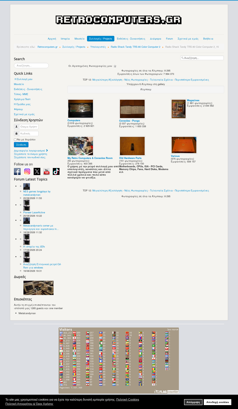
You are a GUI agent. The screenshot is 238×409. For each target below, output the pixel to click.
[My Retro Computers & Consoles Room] (80, 155)
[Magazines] (179, 118)
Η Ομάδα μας (22, 104)
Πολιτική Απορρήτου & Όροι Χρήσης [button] (29, 403)
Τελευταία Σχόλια (161, 79)
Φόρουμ (18, 109)
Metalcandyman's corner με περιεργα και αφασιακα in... (41, 227)
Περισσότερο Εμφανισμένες (192, 79)
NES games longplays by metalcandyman (37, 193)
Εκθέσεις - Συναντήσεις (131, 38)
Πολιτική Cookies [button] (127, 399)
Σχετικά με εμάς (188, 38)
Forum (169, 38)
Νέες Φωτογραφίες (136, 79)
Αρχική (52, 38)
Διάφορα (155, 38)
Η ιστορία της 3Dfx (34, 246)
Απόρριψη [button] (193, 402)
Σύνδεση (21, 144)
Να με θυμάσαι (26, 139)
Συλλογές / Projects (100, 38)
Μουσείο (79, 38)
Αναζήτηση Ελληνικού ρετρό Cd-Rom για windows (42, 265)
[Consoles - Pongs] (132, 117)
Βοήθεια (208, 38)
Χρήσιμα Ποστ (22, 99)
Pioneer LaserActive (34, 212)
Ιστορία (65, 38)
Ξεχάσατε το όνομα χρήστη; (30, 154)
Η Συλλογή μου (23, 79)
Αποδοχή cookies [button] (217, 402)
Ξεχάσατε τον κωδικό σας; (30, 157)
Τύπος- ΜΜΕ (21, 94)
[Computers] (80, 117)
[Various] (184, 153)
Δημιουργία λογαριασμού (30, 150)
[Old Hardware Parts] (132, 155)
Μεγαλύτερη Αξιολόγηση (107, 79)
